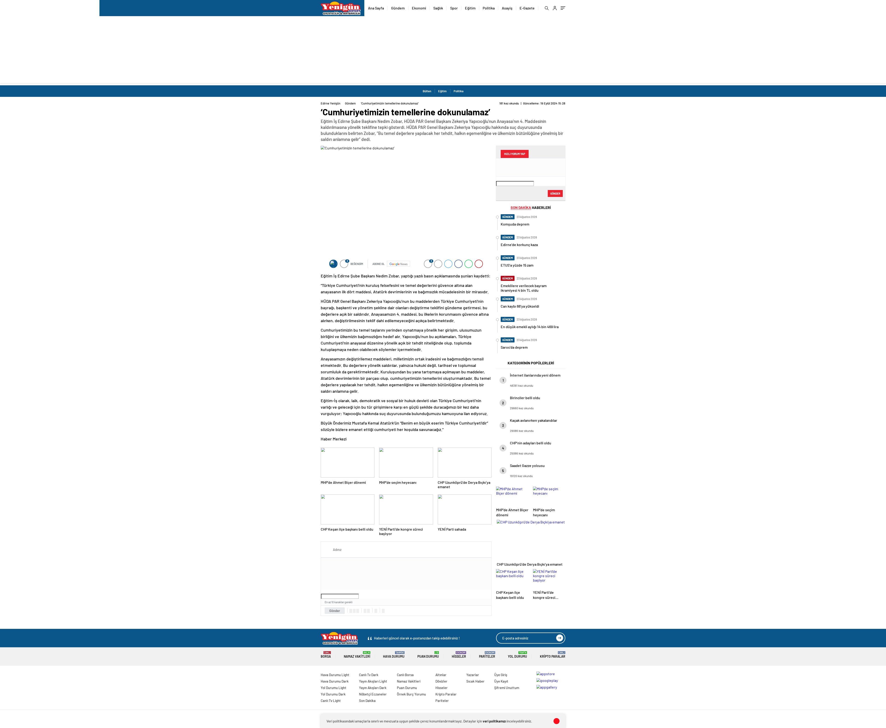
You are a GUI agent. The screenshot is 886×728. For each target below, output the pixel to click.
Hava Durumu (393, 654)
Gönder (334, 611)
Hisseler (459, 654)
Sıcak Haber (475, 681)
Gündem (398, 8)
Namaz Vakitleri (357, 654)
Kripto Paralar (552, 654)
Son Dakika (367, 700)
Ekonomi (419, 8)
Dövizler (441, 681)
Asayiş (507, 8)
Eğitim (470, 8)
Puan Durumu (428, 654)
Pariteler (487, 654)
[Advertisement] (443, 50)
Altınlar (440, 675)
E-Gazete (527, 8)
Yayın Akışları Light (373, 681)
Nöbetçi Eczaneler (373, 694)
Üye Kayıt (501, 681)
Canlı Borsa (405, 675)
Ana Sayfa (376, 8)
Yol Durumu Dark (333, 694)
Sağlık (438, 8)
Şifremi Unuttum (506, 688)
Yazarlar (472, 675)
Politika (489, 8)
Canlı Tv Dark (368, 675)
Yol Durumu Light (333, 688)
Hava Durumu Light (335, 675)
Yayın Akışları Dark (372, 688)
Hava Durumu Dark (335, 681)
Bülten (427, 91)
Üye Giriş (500, 675)
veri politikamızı (494, 721)
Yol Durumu (517, 654)
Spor (454, 8)
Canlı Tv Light (331, 700)
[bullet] (368, 611)
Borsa (326, 654)
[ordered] (365, 611)
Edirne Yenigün (330, 103)
